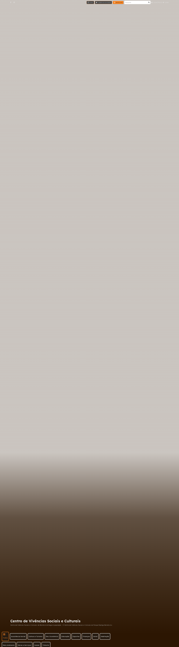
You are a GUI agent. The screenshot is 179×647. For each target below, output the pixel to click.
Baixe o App (119, 2)
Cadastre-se (157, 2)
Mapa (91, 2)
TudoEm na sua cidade (104, 2)
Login (166, 2)
